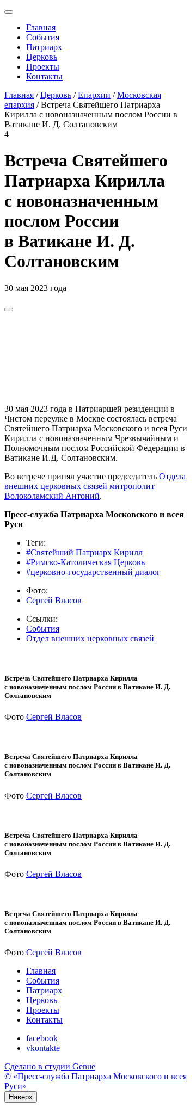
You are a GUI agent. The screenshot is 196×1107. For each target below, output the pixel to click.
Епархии (94, 95)
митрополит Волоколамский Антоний (79, 490)
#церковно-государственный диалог (93, 572)
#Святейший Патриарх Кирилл (84, 552)
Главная (41, 27)
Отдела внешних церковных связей (95, 481)
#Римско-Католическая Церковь (85, 562)
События (42, 37)
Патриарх (44, 47)
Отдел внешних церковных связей (90, 638)
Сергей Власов (54, 600)
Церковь (41, 56)
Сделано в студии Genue (49, 1066)
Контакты (44, 76)
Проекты (42, 66)
